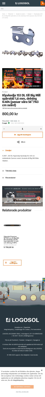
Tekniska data (10, 171)
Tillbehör (10, 14)
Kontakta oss (18, 327)
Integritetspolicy (9, 329)
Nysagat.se (36, 340)
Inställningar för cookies (22, 329)
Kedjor (30, 14)
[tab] (22, 150)
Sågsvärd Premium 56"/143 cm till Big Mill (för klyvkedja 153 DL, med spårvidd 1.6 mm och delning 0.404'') (11, 240)
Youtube (21, 340)
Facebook (15, 340)
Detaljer (8, 150)
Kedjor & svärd (20, 14)
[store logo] (22, 3)
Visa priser (6, 121)
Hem (3, 14)
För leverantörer (36, 329)
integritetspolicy (18, 380)
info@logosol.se (28, 336)
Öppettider (27, 327)
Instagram (29, 340)
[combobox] (22, 9)
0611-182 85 (19, 336)
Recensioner (10, 178)
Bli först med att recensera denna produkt (15, 108)
